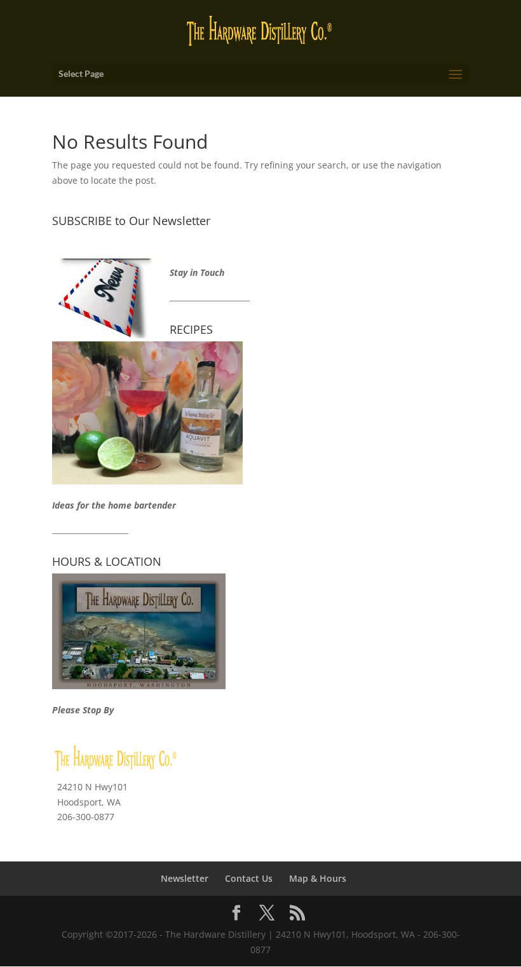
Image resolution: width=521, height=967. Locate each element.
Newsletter (184, 878)
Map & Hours (317, 878)
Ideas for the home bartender (114, 505)
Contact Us (249, 878)
